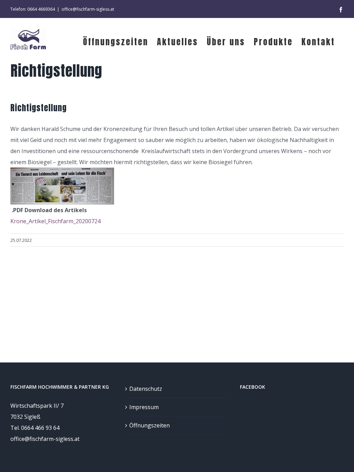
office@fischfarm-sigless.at (88, 9)
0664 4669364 (41, 9)
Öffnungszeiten (149, 425)
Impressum (144, 407)
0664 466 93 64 (40, 428)
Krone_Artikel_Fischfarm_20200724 (55, 221)
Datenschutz (145, 389)
